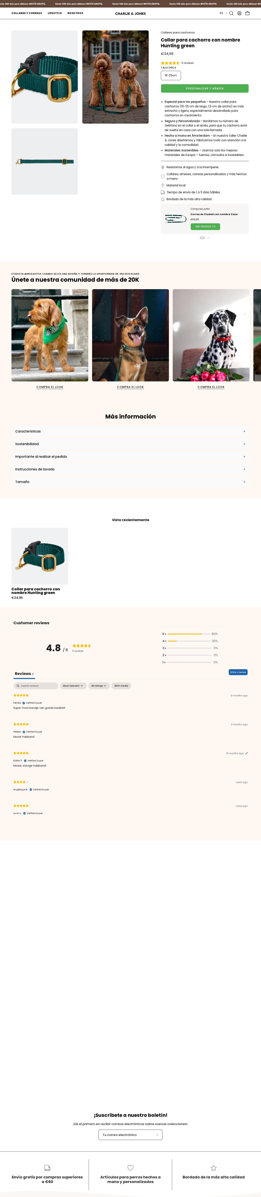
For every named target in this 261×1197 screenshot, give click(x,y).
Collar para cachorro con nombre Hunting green (35, 591)
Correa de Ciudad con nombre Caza (213, 214)
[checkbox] (121, 685)
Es (221, 13)
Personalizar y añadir (205, 88)
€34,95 (17, 598)
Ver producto (205, 226)
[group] (130, 339)
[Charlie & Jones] (130, 13)
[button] (27, 13)
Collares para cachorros (178, 32)
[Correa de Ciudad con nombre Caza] (175, 219)
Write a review (238, 672)
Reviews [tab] (24, 673)
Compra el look (49, 387)
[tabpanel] (130, 752)
